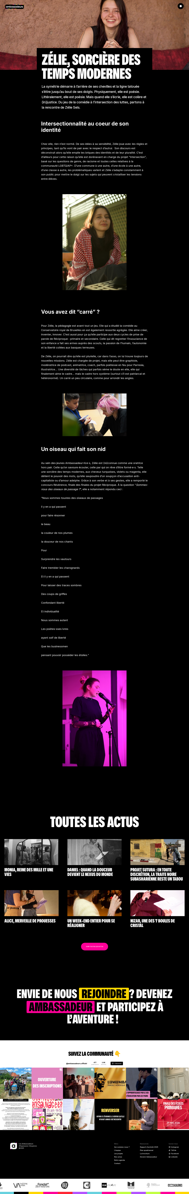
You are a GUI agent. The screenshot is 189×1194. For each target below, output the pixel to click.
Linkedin (174, 1157)
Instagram (175, 1147)
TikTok (173, 1150)
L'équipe (117, 1150)
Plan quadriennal (146, 1150)
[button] (183, 5)
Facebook (175, 1153)
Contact (117, 1163)
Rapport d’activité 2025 (149, 1147)
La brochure (145, 1153)
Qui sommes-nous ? (122, 1147)
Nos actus (118, 1157)
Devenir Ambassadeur (148, 1157)
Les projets (118, 1153)
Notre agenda (119, 1160)
